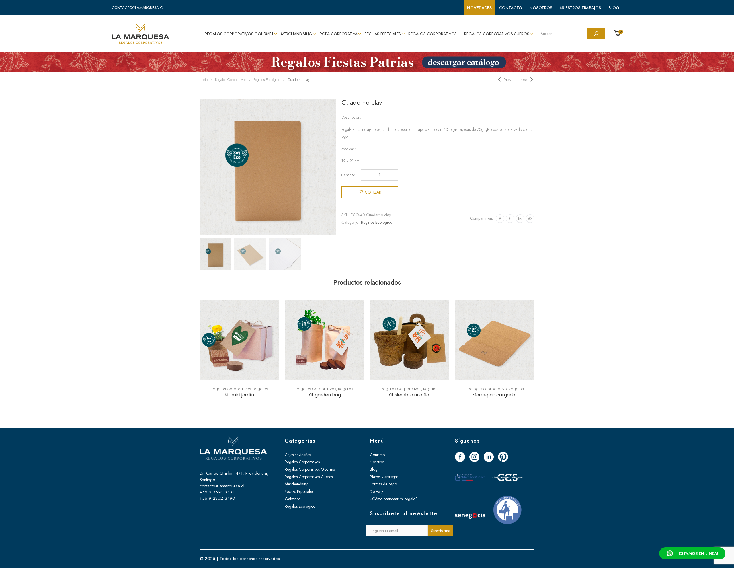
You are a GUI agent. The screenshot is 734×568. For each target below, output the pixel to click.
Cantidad (348, 175)
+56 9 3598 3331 (217, 492)
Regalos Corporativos (432, 34)
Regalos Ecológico (266, 79)
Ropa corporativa (339, 34)
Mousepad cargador (494, 395)
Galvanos (292, 499)
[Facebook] (500, 218)
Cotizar (373, 192)
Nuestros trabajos (580, 8)
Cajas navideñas (298, 455)
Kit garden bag (324, 395)
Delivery (376, 491)
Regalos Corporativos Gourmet (239, 34)
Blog (613, 8)
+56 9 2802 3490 (217, 498)
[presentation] (199, 167)
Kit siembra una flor (409, 395)
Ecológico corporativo (486, 389)
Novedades (479, 8)
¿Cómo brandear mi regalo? (394, 499)
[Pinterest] (510, 218)
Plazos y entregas (384, 477)
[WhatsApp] (530, 218)
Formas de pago (383, 484)
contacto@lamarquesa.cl (138, 7)
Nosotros (541, 8)
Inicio (204, 79)
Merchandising (296, 34)
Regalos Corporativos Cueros (496, 34)
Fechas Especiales (383, 34)
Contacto (510, 8)
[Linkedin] (520, 218)
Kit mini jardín (239, 395)
